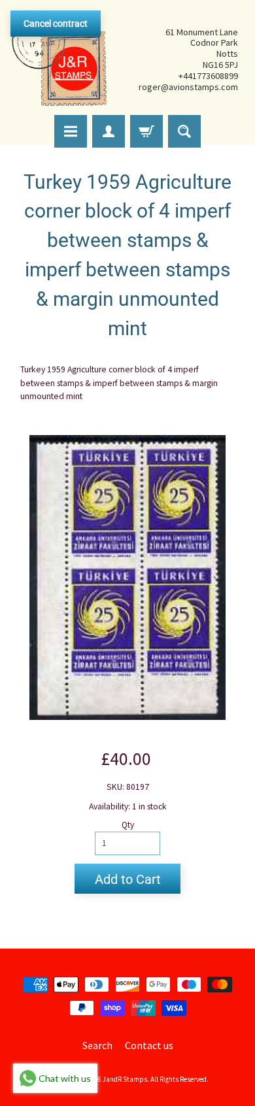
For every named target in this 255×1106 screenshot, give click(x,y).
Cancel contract (56, 23)
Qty (128, 824)
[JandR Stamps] (59, 59)
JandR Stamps (125, 1079)
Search (97, 1045)
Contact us (149, 1045)
